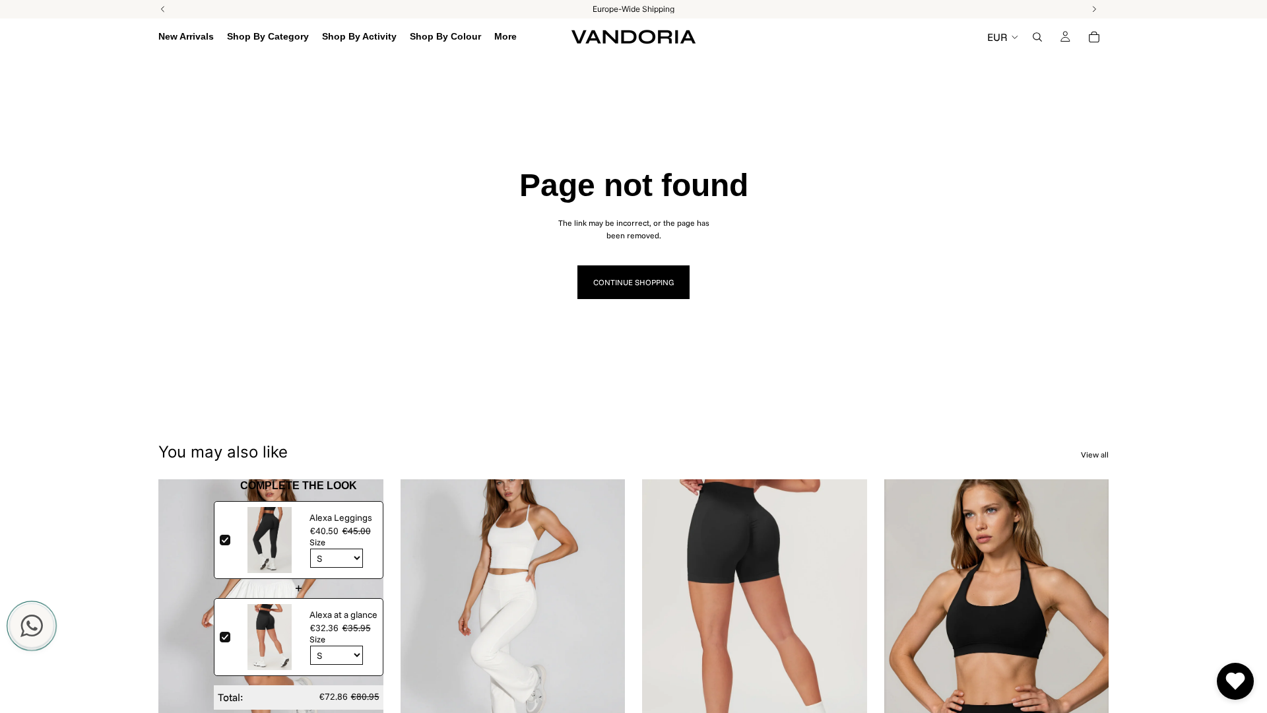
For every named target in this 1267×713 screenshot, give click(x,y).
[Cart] (1094, 36)
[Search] (1037, 36)
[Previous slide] (178, 620)
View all (1095, 454)
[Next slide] (363, 620)
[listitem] (505, 37)
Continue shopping (633, 282)
